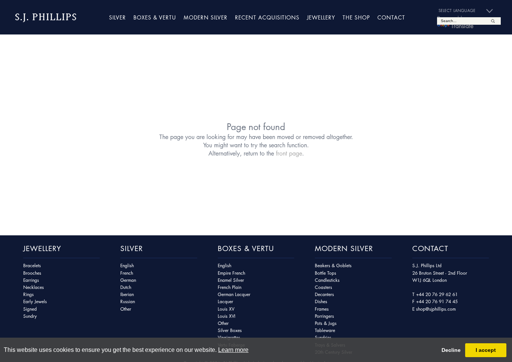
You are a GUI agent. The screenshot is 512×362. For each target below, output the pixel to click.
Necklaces (33, 287)
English (127, 265)
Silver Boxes (230, 330)
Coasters (323, 287)
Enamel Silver (231, 280)
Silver (117, 17)
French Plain (229, 287)
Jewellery (321, 17)
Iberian (127, 294)
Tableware (325, 330)
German (128, 280)
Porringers (324, 316)
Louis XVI (226, 316)
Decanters (324, 294)
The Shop (356, 17)
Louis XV (226, 309)
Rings (28, 294)
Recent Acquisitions (267, 17)
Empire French (231, 273)
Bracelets (32, 265)
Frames (322, 309)
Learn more (233, 350)
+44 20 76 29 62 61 (437, 294)
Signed (30, 309)
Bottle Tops (325, 273)
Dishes (321, 301)
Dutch (125, 287)
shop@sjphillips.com (436, 309)
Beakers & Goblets (333, 265)
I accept (486, 350)
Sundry (30, 316)
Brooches (32, 273)
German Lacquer (234, 294)
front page (289, 153)
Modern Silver (206, 17)
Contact (391, 17)
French (126, 273)
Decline (451, 350)
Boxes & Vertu (154, 17)
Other (125, 309)
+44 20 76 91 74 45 (437, 301)
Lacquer (225, 301)
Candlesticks (327, 280)
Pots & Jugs (326, 323)
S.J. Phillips (46, 17)
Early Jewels (35, 301)
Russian (127, 301)
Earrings (31, 280)
